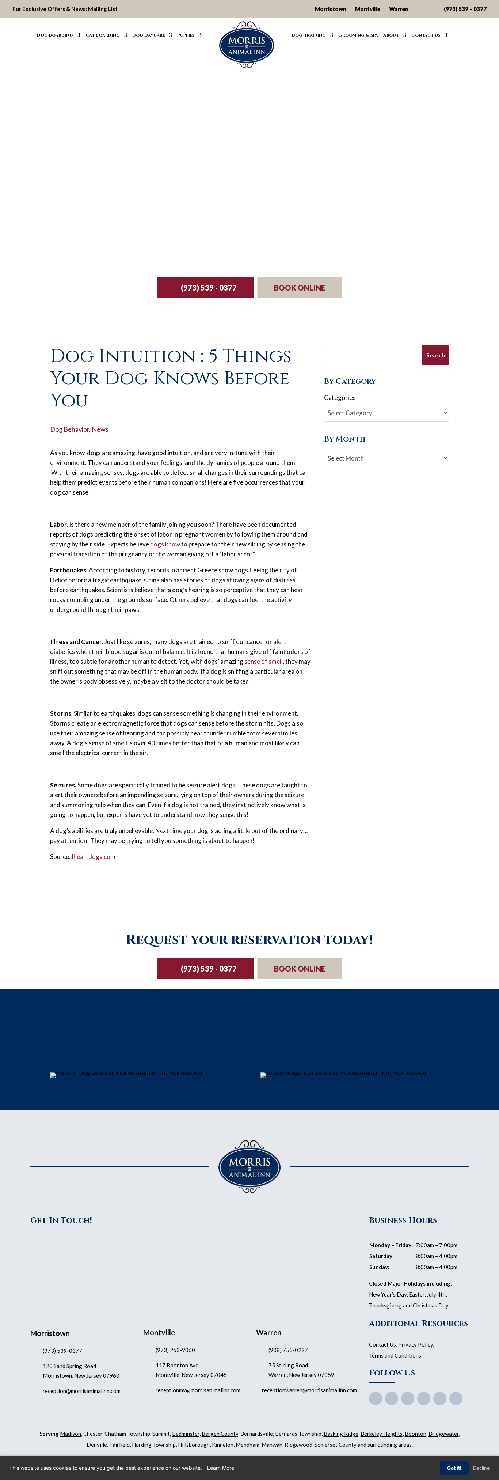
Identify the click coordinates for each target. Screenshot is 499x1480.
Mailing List (103, 8)
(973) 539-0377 (62, 1350)
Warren (398, 8)
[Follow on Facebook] (375, 1398)
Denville (97, 1444)
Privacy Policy (415, 1344)
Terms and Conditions (395, 1355)
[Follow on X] (391, 1398)
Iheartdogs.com (93, 856)
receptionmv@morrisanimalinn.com (198, 1390)
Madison (70, 1433)
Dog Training (309, 35)
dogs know (165, 544)
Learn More (220, 1468)
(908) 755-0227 (288, 1350)
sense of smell (263, 661)
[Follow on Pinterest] (423, 1398)
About (391, 35)
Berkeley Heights (382, 1433)
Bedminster (185, 1433)
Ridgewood (298, 1444)
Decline (481, 1468)
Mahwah (272, 1444)
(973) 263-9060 (175, 1350)
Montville (367, 8)
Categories (340, 397)
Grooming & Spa (358, 35)
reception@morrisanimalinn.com (82, 1391)
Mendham (247, 1444)
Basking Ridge (341, 1433)
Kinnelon (222, 1444)
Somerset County (336, 1444)
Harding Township (154, 1444)
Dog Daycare (148, 35)
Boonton (415, 1433)
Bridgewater (443, 1433)
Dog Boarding (55, 35)
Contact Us (425, 35)
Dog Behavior (69, 429)
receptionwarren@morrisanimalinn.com (309, 1390)
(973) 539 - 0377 (209, 287)
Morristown (330, 8)
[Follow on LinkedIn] (455, 1398)
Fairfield (119, 1444)
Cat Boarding (102, 35)
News (100, 429)
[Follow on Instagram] (439, 1398)
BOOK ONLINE (299, 287)
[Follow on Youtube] (407, 1398)
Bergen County (220, 1433)
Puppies (185, 35)
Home (26, 34)
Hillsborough (194, 1444)
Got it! (454, 1468)
